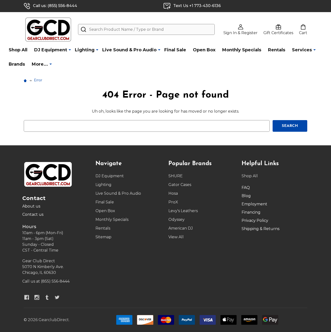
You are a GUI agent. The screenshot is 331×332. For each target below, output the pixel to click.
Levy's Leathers (183, 210)
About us (31, 206)
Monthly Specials (241, 50)
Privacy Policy (255, 220)
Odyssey (176, 219)
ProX (173, 202)
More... (40, 64)
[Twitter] (57, 297)
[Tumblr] (47, 297)
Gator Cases (179, 184)
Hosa (173, 193)
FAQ (246, 187)
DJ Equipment (50, 50)
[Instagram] (36, 297)
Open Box (204, 50)
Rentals (276, 50)
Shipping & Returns (260, 228)
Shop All (18, 50)
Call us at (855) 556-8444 (46, 281)
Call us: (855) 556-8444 (55, 5)
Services (302, 50)
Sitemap (103, 237)
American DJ (180, 228)
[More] (70, 49)
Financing (251, 212)
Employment (254, 204)
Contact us (32, 214)
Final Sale (175, 50)
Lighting (85, 50)
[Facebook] (26, 297)
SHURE (175, 176)
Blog (246, 195)
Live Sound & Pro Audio (129, 50)
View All (176, 237)
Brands (17, 64)
